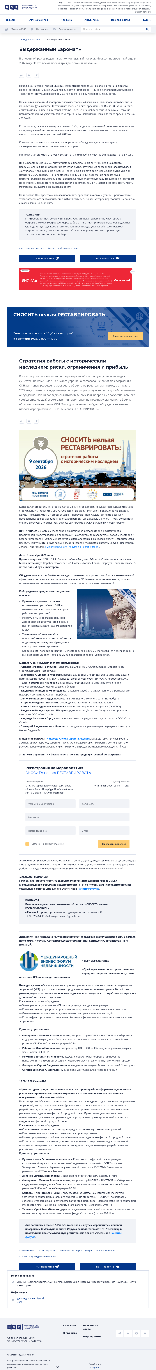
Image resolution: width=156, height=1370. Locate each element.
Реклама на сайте (90, 1327)
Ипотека (66, 19)
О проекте (70, 1332)
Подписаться (42, 29)
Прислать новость (67, 29)
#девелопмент (27, 1250)
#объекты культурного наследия (37, 1256)
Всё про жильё (120, 19)
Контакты (69, 1325)
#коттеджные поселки (31, 247)
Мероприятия (92, 1336)
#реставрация (47, 1250)
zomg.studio (95, 1367)
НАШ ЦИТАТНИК (63, 2)
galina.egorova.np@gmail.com (30, 1300)
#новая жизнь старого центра (75, 1250)
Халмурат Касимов (29, 39)
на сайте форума (88, 888)
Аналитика (92, 19)
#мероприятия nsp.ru (107, 1250)
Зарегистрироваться (125, 336)
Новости (9, 19)
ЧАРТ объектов (38, 19)
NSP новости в (44, 258)
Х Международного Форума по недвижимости (71, 546)
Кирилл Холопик (143, 11)
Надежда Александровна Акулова (68, 738)
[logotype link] (21, 7)
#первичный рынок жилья (63, 247)
